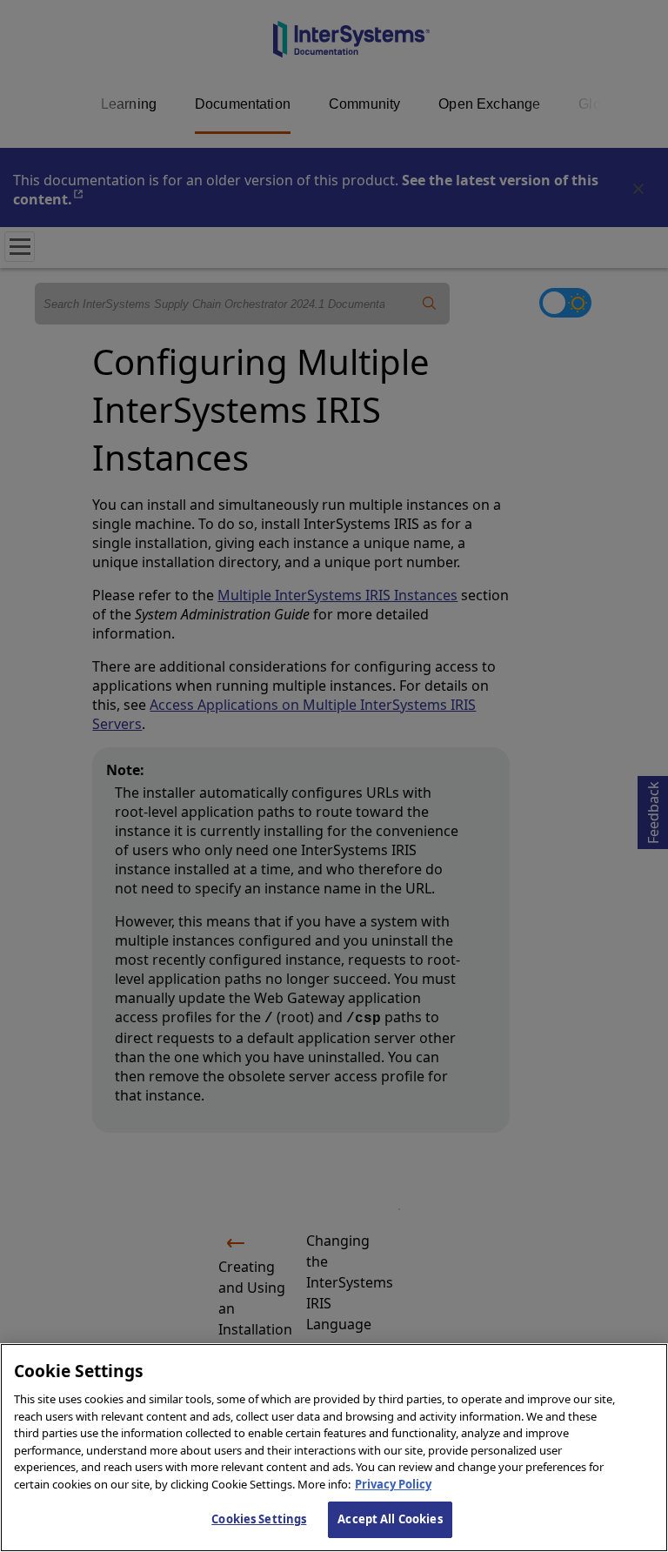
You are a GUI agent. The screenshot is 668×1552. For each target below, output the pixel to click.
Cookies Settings (258, 1519)
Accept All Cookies (389, 1519)
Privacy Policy (393, 1484)
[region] (334, 1447)
